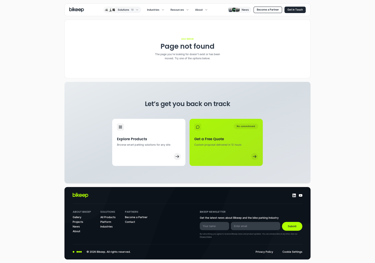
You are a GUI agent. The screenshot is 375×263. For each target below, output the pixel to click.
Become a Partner (268, 9)
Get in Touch (295, 9)
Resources (177, 9)
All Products (108, 217)
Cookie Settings (292, 251)
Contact (130, 221)
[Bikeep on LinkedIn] (294, 195)
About (199, 9)
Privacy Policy (206, 237)
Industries (153, 9)
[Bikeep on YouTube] (300, 195)
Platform (105, 221)
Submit (292, 226)
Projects (78, 221)
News (76, 226)
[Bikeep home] (76, 9)
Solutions (126, 9)
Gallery (77, 217)
